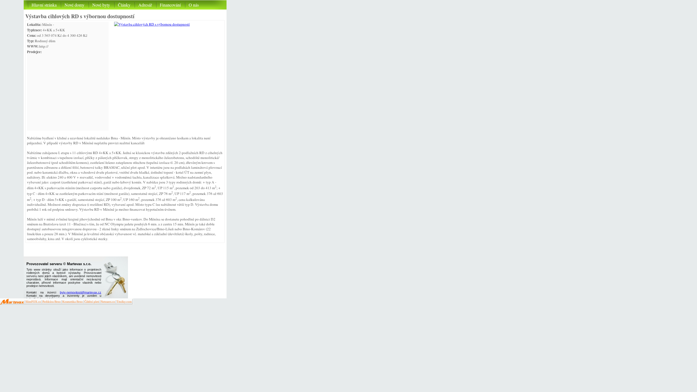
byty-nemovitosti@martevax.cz (80, 292)
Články (124, 5)
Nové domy (74, 5)
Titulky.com (124, 301)
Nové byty (101, 5)
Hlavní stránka (44, 5)
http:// (43, 46)
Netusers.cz (108, 301)
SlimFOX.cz (33, 301)
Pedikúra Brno (51, 301)
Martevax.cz (12, 301)
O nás (194, 5)
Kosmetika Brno (72, 301)
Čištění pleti (91, 301)
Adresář (145, 5)
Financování (170, 5)
